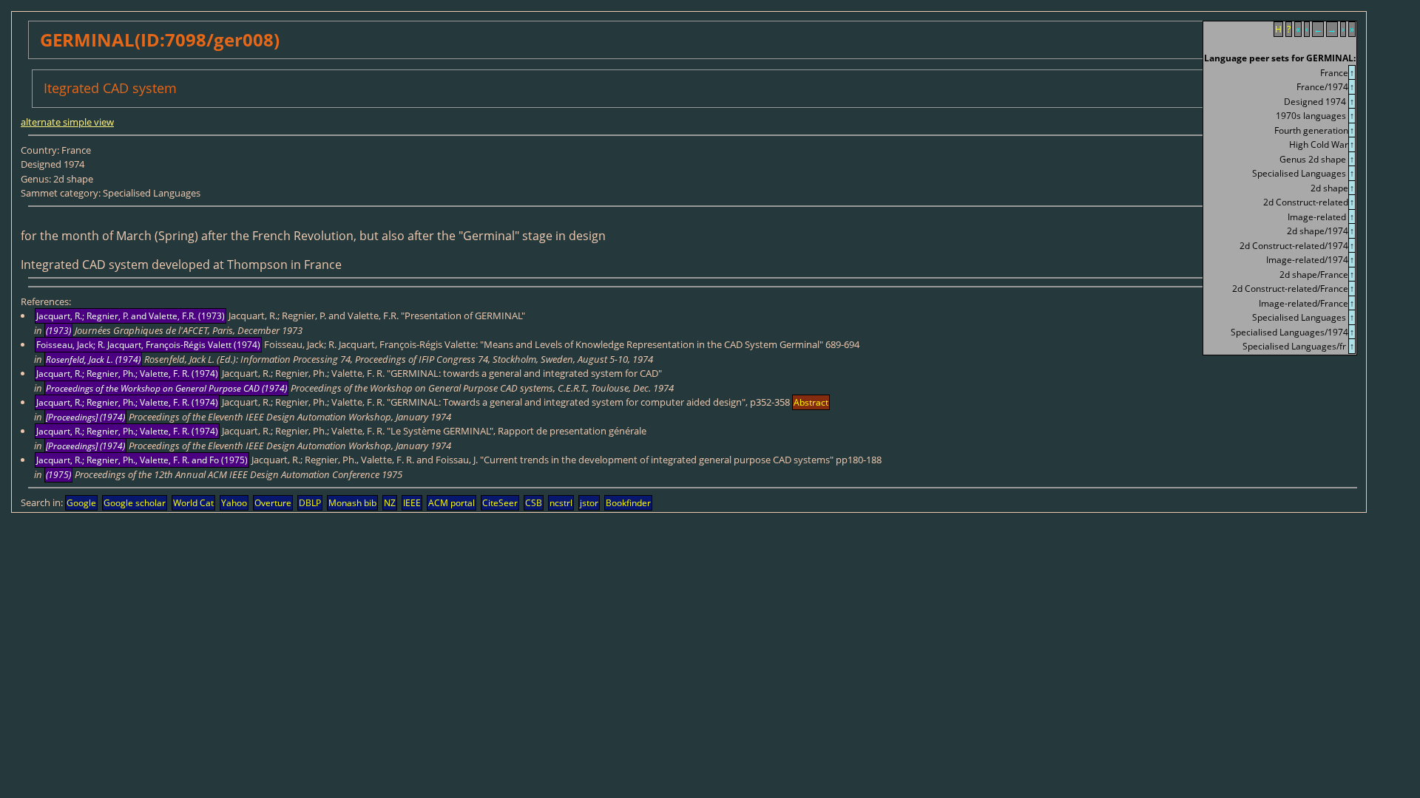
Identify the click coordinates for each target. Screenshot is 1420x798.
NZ (390, 503)
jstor (589, 503)
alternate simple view (67, 122)
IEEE (412, 503)
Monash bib (352, 503)
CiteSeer (500, 503)
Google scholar (135, 503)
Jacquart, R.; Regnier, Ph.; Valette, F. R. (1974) (127, 373)
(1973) (58, 330)
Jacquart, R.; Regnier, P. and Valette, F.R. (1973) (130, 316)
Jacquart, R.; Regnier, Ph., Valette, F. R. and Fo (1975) (142, 460)
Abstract (811, 402)
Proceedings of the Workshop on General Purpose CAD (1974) (166, 388)
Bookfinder (628, 503)
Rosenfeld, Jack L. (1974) (93, 359)
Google (81, 503)
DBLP (310, 503)
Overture (272, 503)
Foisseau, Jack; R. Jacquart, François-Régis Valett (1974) (148, 344)
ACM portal (451, 503)
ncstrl (561, 503)
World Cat (193, 503)
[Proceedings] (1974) (85, 417)
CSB (533, 503)
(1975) (58, 474)
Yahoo (234, 503)
